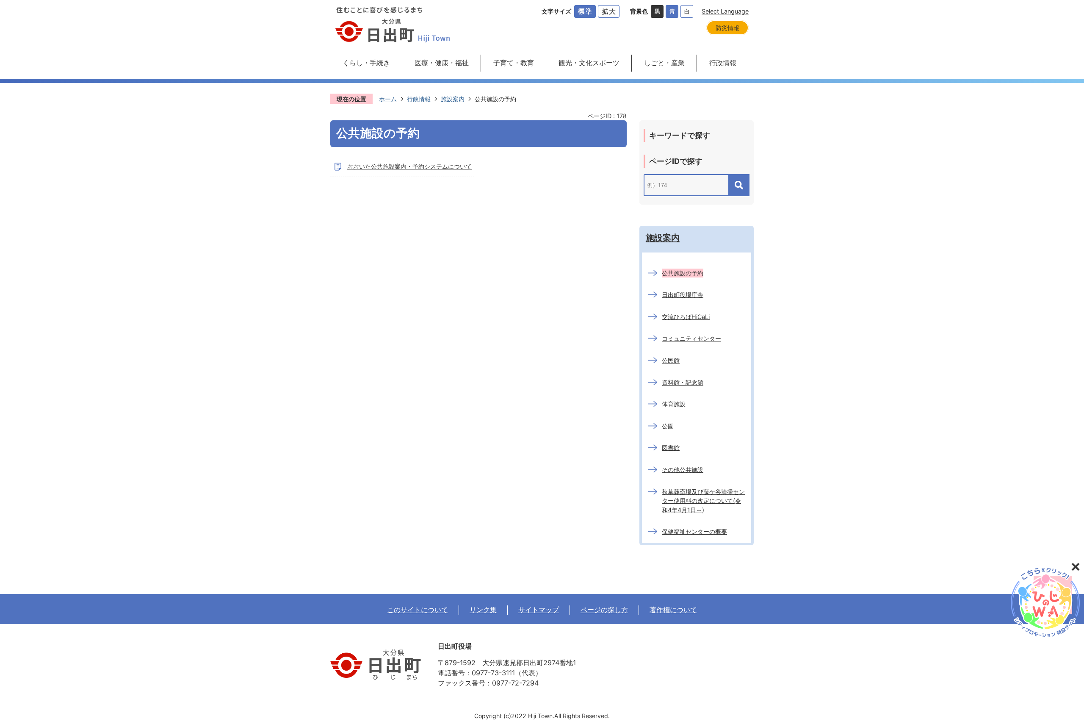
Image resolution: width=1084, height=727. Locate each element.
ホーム (388, 99)
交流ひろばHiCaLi (686, 316)
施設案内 (453, 99)
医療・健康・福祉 (442, 62)
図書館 (671, 447)
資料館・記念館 (682, 382)
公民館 (671, 360)
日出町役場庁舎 (682, 294)
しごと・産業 (664, 62)
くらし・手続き (366, 62)
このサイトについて (417, 609)
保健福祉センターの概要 (694, 531)
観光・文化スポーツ (589, 62)
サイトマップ (538, 609)
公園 (668, 426)
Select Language (725, 11)
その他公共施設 (682, 469)
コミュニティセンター (691, 338)
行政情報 (722, 62)
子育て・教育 (513, 62)
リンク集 (483, 609)
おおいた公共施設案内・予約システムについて (409, 166)
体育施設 (674, 404)
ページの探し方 (604, 609)
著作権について (673, 609)
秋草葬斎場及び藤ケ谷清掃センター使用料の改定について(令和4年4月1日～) (703, 500)
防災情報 (727, 27)
